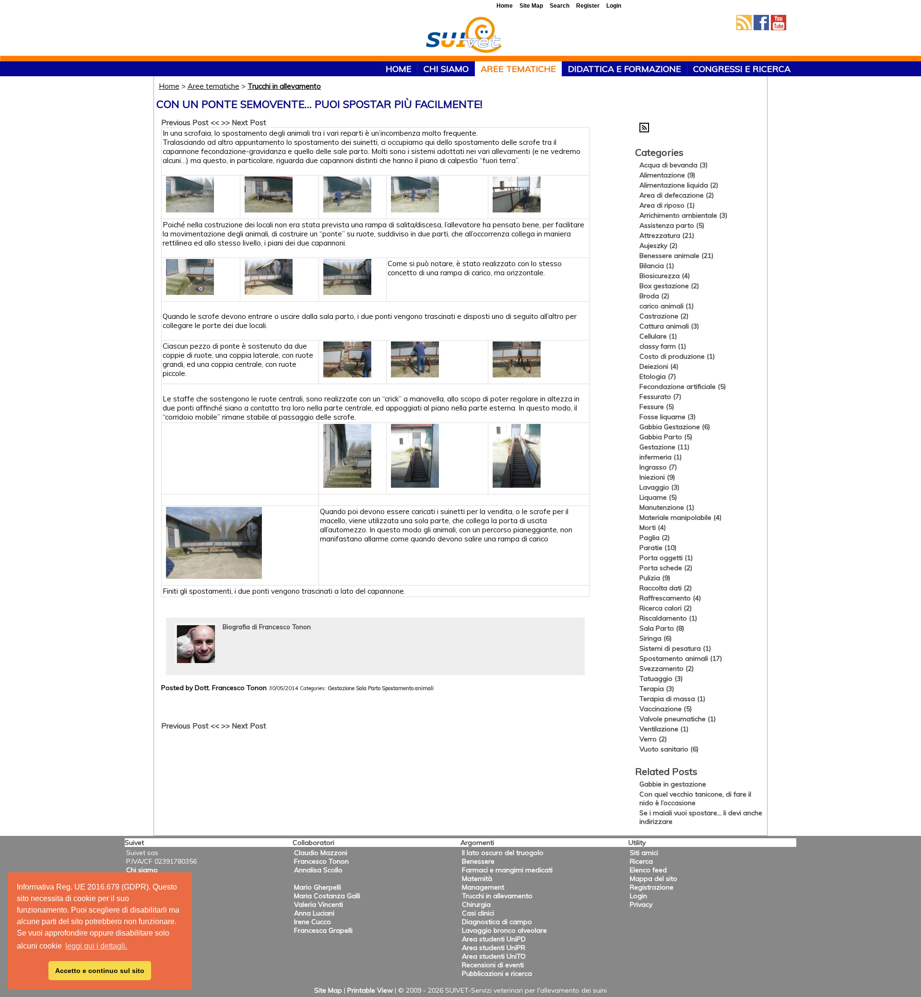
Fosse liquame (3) (667, 416)
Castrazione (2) (663, 316)
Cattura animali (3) (669, 326)
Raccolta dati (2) (665, 588)
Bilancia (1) (656, 265)
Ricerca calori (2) (665, 608)
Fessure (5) (656, 406)
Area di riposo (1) (667, 205)
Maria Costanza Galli (327, 895)
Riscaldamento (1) (668, 618)
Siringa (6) (655, 638)
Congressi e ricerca (742, 68)
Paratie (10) (657, 547)
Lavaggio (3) (659, 487)
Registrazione (651, 887)
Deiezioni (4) (658, 366)
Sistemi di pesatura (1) (675, 648)
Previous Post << (190, 122)
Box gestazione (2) (669, 286)
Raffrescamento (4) (670, 598)
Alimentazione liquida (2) (678, 185)
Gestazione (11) (664, 447)
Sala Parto (368, 688)
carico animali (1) (666, 306)
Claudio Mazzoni (320, 852)
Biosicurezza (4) (664, 275)
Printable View (370, 990)
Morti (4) (652, 527)
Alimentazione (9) (667, 175)
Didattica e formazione (624, 68)
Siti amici (644, 852)
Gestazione (341, 688)
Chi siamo (446, 68)
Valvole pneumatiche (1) (677, 719)
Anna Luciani (314, 913)
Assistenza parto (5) (671, 225)
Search (559, 5)
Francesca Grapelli (323, 930)
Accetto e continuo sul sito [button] (99, 970)
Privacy (641, 904)
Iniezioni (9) (657, 477)
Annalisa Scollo (318, 870)
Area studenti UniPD (494, 939)
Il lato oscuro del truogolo (502, 852)
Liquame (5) (658, 497)
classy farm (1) (662, 346)
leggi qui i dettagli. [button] (96, 946)
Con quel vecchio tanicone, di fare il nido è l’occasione (695, 798)
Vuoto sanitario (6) (668, 749)
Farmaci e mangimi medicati (507, 870)
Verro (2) (653, 739)
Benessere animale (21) (676, 255)
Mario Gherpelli (317, 887)
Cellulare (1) (658, 336)
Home (169, 86)
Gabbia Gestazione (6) (674, 426)
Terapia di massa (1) (672, 698)
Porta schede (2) (665, 567)
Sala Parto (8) (661, 628)
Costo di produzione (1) (677, 356)
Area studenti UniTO (494, 956)
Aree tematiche (518, 68)
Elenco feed (648, 870)
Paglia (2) (654, 537)
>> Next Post (243, 122)
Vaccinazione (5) (665, 708)
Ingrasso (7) (658, 467)
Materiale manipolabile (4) (680, 517)
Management (483, 887)
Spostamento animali (408, 688)
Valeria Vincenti (318, 904)
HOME (399, 68)
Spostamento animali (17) (680, 658)
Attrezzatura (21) (666, 235)
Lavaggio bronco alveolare (504, 930)
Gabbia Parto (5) (665, 437)
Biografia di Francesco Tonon (267, 626)
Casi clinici (478, 913)
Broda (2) (654, 296)
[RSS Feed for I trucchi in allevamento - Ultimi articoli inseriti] (644, 130)
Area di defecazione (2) (676, 195)
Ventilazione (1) (663, 729)
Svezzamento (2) (666, 668)
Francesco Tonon (321, 861)
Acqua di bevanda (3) (673, 165)
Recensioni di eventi (493, 965)
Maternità (477, 878)
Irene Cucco (312, 921)
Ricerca (641, 861)
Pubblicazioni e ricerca (497, 973)
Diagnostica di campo (497, 921)
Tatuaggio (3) (661, 678)
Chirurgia (476, 904)
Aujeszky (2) (658, 245)
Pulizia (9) (654, 578)
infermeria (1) (660, 457)
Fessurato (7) (660, 396)
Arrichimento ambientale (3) (683, 215)
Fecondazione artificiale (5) (682, 386)
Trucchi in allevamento (284, 86)
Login (638, 895)
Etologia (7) (657, 376)
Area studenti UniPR (493, 947)
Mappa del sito (653, 878)
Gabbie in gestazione (672, 784)
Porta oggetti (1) (666, 557)
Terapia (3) (656, 688)
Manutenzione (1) (666, 507)
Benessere (478, 861)
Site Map (328, 990)
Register (588, 5)
